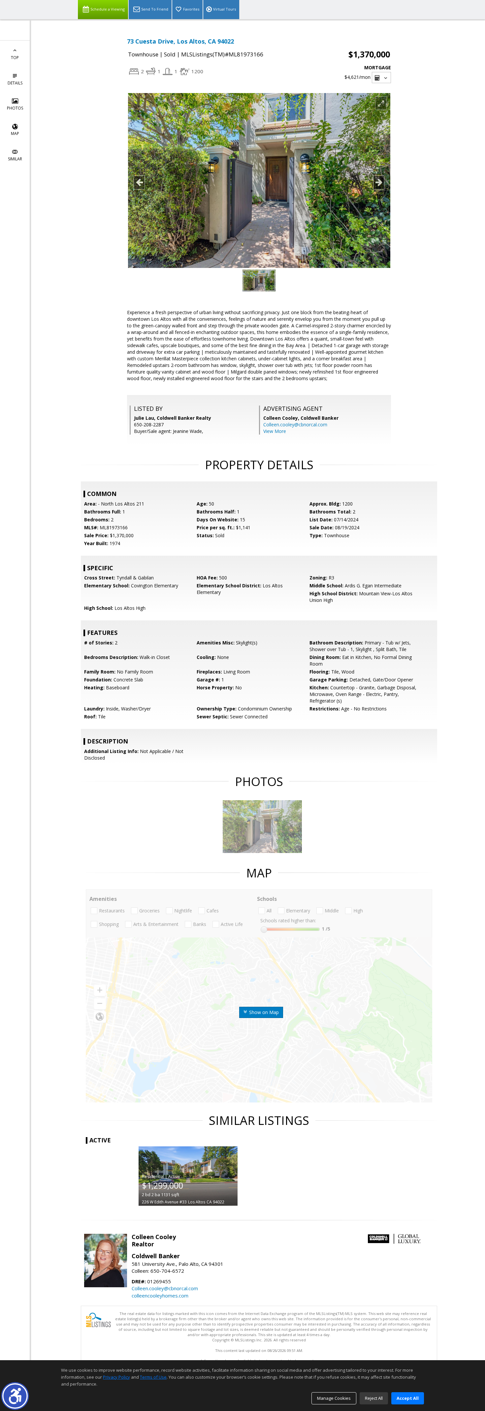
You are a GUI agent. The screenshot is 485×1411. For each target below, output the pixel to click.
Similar (15, 159)
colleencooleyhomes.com (160, 1295)
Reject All (374, 1398)
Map (15, 133)
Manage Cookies (334, 1398)
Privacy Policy (116, 1377)
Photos (15, 108)
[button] (15, 1396)
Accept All (408, 1398)
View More (274, 431)
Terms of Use (153, 1377)
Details (15, 83)
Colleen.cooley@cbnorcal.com (295, 424)
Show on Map (263, 1012)
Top (15, 57)
